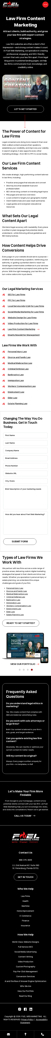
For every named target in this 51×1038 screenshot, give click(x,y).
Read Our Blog (25, 996)
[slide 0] (20, 670)
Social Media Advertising (25, 952)
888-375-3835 (25, 860)
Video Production (25, 962)
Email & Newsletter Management (24, 335)
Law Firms (25, 896)
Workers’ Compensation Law (22, 386)
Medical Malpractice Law (20, 363)
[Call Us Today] (42, 1034)
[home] (25, 838)
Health (25, 901)
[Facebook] (25, 1009)
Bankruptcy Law (16, 374)
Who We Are (25, 986)
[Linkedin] (31, 1009)
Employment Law (16, 392)
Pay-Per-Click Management (25, 971)
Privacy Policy (27, 1019)
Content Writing (25, 957)
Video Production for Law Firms (23, 323)
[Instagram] (20, 1009)
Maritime (25, 906)
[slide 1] (24, 670)
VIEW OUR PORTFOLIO (22, 664)
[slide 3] (32, 670)
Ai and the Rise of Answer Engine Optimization (25, 981)
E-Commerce (25, 916)
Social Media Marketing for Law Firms (26, 312)
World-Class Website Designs (25, 942)
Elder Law (12, 398)
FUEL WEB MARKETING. (31, 1016)
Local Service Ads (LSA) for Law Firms (26, 306)
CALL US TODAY (22, 815)
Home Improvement (25, 911)
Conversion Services (25, 976)
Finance (25, 921)
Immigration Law (16, 380)
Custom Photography (25, 966)
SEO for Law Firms (16, 294)
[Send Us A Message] (8, 1034)
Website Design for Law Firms (22, 317)
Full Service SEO (25, 947)
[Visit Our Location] (25, 1034)
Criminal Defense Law (18, 369)
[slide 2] (28, 670)
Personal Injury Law (17, 351)
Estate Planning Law (17, 403)
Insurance (25, 925)
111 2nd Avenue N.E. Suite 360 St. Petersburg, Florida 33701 (25, 866)
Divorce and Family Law (19, 357)
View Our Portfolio (25, 991)
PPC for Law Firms (16, 300)
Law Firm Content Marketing (21, 329)
